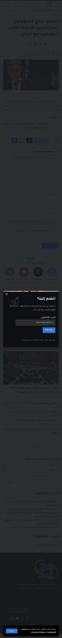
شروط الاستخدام (38, 632)
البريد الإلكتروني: (47, 317)
